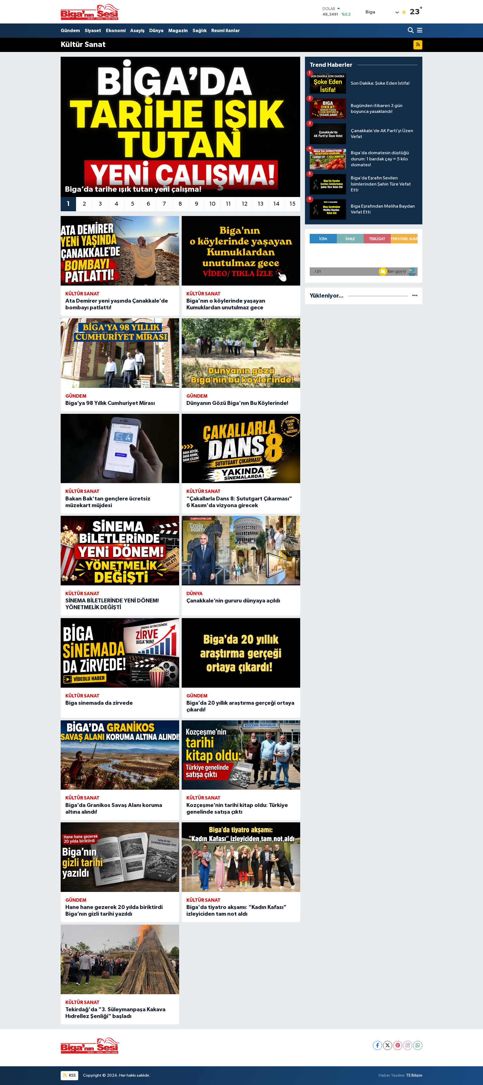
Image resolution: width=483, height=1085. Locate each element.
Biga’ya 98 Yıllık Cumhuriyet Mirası (110, 403)
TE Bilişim (414, 1075)
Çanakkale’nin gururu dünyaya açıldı (233, 601)
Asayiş (137, 30)
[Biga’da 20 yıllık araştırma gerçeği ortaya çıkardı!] (241, 653)
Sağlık (200, 30)
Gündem (70, 30)
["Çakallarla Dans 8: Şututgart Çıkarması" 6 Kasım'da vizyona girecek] (241, 448)
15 (292, 204)
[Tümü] (415, 295)
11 (228, 204)
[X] (387, 1045)
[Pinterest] (397, 1045)
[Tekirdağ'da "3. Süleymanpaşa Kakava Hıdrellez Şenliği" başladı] (120, 959)
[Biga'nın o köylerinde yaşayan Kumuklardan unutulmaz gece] (241, 251)
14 (276, 204)
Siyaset (93, 30)
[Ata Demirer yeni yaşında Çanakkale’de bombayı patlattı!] (120, 251)
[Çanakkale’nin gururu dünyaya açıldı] (241, 550)
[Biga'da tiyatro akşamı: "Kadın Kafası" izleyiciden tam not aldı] (241, 857)
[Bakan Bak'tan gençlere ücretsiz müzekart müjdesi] (120, 448)
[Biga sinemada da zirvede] (120, 653)
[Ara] (411, 31)
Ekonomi (116, 30)
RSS (72, 1075)
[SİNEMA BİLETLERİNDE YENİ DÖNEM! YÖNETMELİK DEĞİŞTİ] (120, 550)
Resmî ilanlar (225, 30)
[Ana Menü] (419, 31)
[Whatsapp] (417, 1045)
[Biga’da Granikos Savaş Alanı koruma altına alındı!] (120, 755)
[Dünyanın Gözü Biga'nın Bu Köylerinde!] (241, 353)
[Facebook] (377, 1045)
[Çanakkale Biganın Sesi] (90, 11)
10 (212, 204)
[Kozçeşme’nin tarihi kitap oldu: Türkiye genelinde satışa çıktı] (241, 755)
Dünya (156, 30)
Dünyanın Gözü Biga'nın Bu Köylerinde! (237, 403)
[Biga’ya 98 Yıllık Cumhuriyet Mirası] (120, 353)
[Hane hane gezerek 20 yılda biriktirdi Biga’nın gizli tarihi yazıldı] (120, 857)
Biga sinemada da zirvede (99, 703)
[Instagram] (407, 1045)
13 (260, 204)
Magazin (178, 30)
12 (244, 204)
